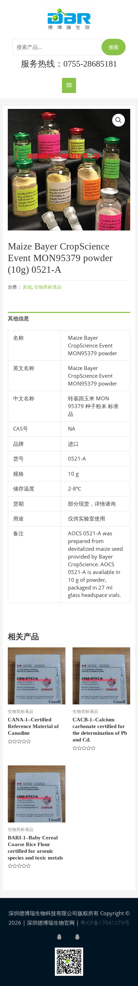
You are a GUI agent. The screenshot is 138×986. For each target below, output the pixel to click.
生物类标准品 (48, 287)
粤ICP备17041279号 (105, 922)
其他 (27, 287)
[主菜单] (69, 85)
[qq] (65, 936)
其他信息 (18, 318)
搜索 (114, 47)
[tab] (69, 318)
